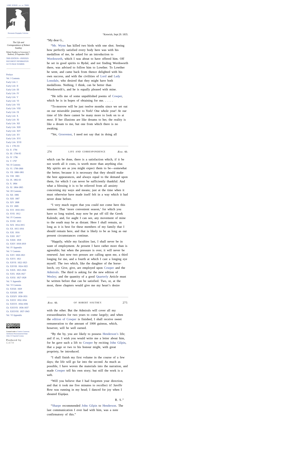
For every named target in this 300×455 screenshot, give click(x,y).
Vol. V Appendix (13, 281)
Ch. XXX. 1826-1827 (15, 274)
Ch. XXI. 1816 (13, 232)
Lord (103, 76)
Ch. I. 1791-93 (12, 146)
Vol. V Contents (13, 251)
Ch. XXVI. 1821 (13, 259)
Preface (9, 74)
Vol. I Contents (13, 78)
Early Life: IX (12, 112)
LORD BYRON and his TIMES (18, 5)
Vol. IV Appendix (14, 247)
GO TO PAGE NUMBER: (15, 64)
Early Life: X (12, 116)
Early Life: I (12, 82)
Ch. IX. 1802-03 (13, 180)
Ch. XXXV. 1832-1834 (16, 300)
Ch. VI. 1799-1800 (14, 168)
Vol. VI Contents (13, 285)
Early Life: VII (13, 105)
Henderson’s (110, 333)
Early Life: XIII (13, 127)
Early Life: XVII (13, 142)
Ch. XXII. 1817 (13, 236)
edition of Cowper (64, 319)
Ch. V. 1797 (11, 161)
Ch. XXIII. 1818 (13, 240)
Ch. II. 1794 (11, 150)
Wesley (51, 276)
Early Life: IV (12, 93)
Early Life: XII (13, 123)
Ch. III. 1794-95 (13, 153)
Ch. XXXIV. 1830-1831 (17, 296)
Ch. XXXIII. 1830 (14, 292)
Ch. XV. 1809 (12, 206)
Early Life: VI (12, 101)
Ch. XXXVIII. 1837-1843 (17, 311)
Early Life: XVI (13, 138)
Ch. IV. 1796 (12, 157)
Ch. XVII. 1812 (13, 214)
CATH (10, 342)
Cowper (117, 96)
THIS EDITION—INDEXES (17, 58)
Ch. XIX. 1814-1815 (15, 225)
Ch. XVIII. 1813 (13, 221)
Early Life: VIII (13, 108)
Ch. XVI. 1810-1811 (15, 210)
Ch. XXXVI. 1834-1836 (17, 304)
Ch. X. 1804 (11, 183)
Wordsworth (54, 58)
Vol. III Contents (13, 191)
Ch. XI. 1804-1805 (14, 187)
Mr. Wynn (59, 45)
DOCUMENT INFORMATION (17, 61)
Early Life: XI (12, 120)
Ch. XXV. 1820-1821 (15, 255)
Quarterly (102, 276)
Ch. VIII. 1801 (13, 176)
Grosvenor (65, 134)
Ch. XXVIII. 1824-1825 (17, 266)
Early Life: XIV (13, 131)
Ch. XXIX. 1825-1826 (16, 270)
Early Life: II (12, 86)
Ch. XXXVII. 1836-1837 (17, 308)
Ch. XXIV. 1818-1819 (16, 244)
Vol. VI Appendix (14, 315)
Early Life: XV (13, 135)
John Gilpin (117, 342)
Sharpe (56, 405)
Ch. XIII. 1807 (13, 199)
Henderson (109, 405)
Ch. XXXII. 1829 (14, 289)
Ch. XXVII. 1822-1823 (16, 262)
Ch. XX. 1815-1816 (15, 229)
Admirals (53, 272)
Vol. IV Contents (13, 217)
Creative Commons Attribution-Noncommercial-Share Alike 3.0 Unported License (17, 334)
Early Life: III (12, 89)
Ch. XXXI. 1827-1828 (16, 277)
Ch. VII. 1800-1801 (15, 172)
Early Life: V (12, 97)
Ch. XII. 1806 (12, 195)
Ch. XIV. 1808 (12, 202)
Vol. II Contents (13, 165)
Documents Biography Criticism (18, 33)
